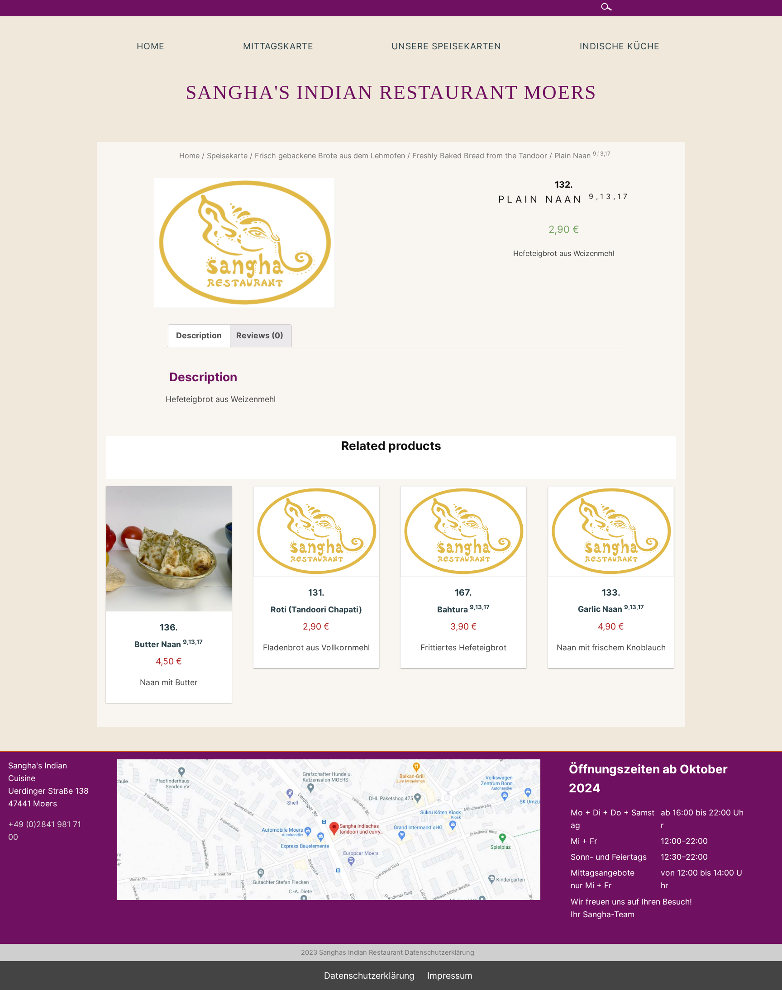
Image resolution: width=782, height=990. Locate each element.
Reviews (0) (259, 335)
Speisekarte (227, 155)
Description (199, 335)
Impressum (449, 975)
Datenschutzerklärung (439, 952)
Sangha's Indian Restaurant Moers (391, 92)
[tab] (199, 335)
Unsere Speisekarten (446, 46)
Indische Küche (620, 46)
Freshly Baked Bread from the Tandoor (479, 155)
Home (151, 46)
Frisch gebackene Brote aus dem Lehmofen (330, 155)
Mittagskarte (278, 46)
